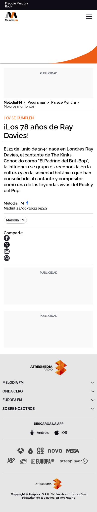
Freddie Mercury (16, 3)
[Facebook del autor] (27, 203)
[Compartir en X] (7, 246)
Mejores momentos (19, 106)
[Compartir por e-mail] (7, 253)
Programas (37, 102)
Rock (8, 6)
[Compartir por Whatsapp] (7, 259)
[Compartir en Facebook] (7, 239)
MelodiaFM (13, 102)
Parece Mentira (64, 102)
